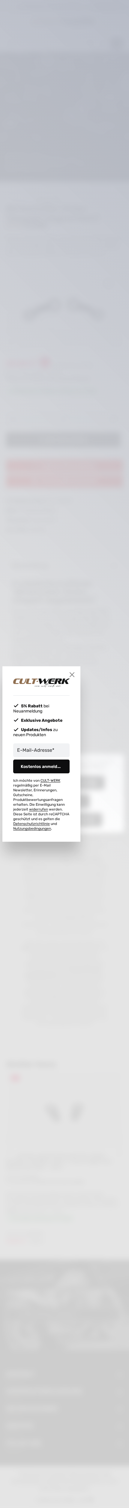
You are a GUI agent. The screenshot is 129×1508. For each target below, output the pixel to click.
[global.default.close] (72, 674)
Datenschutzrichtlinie (31, 824)
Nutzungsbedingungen (32, 828)
